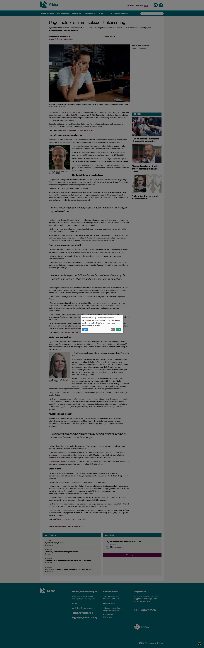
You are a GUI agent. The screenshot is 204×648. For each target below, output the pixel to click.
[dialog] (102, 324)
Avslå (113, 330)
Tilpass (85, 330)
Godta (118, 330)
